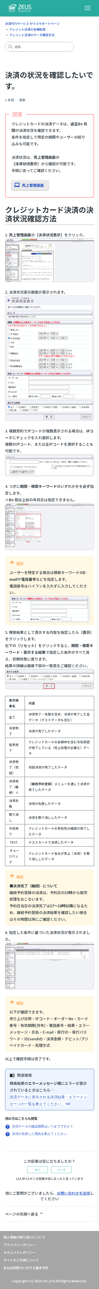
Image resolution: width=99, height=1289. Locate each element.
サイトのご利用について (21, 1260)
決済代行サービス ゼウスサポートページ (32, 23)
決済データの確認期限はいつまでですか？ (42, 1126)
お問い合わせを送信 (73, 1193)
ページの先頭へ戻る (22, 1214)
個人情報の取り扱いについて (24, 1237)
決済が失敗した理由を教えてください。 (41, 1134)
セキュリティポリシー (19, 1252)
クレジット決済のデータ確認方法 (31, 35)
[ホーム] (19, 8)
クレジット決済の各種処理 (27, 29)
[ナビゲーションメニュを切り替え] (87, 8)
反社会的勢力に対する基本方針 (26, 1267)
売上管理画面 (33, 185)
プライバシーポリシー (19, 1244)
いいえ (61, 1170)
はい (37, 1170)
